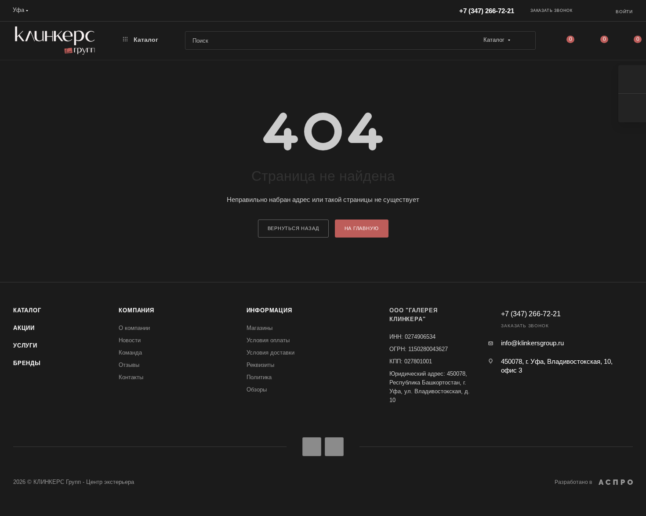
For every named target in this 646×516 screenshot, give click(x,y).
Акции (24, 328)
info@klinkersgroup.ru (532, 343)
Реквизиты (260, 365)
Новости (130, 340)
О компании (134, 328)
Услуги (25, 345)
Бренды (27, 363)
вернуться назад (293, 228)
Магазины (259, 328)
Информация (269, 310)
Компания (136, 310)
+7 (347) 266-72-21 (486, 11)
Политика (259, 377)
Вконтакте (311, 446)
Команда (130, 352)
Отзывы (129, 365)
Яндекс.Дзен (334, 446)
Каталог (27, 310)
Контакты (131, 377)
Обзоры (257, 389)
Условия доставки (270, 352)
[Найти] (525, 40)
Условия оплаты (268, 340)
